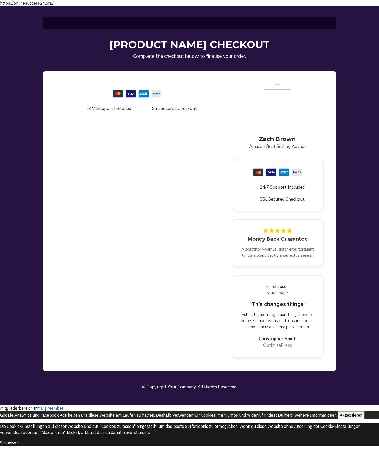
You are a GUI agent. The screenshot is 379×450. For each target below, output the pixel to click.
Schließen (9, 442)
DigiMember (52, 408)
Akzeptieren (351, 415)
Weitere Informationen (315, 415)
